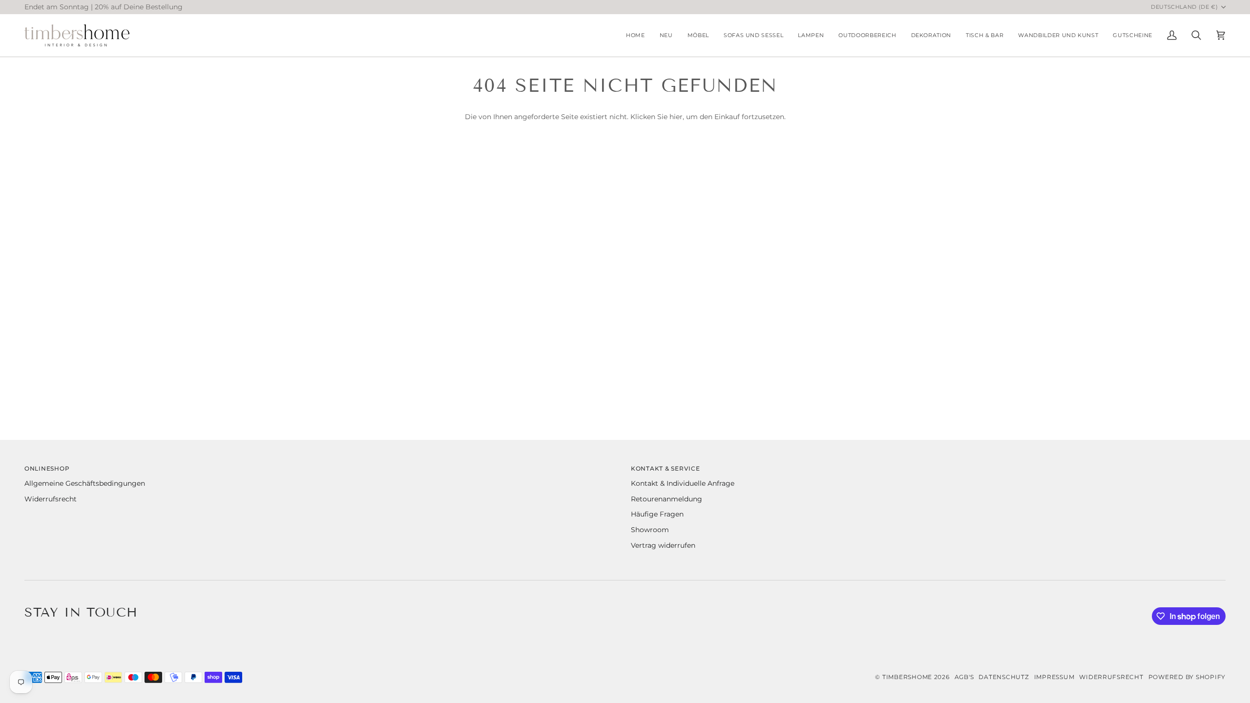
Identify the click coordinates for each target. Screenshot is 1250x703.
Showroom (650, 530)
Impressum (1054, 677)
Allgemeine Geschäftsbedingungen (84, 483)
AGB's (964, 677)
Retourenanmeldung (666, 499)
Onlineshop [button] (46, 468)
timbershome (907, 677)
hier (676, 117)
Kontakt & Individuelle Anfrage (682, 483)
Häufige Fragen (657, 514)
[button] (698, 35)
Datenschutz (1004, 677)
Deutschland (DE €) (1184, 6)
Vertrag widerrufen (663, 545)
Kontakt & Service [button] (665, 468)
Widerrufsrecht (50, 499)
